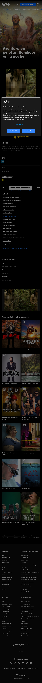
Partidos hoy (5, 633)
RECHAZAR (13, 131)
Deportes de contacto (7, 626)
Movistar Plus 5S (25, 591)
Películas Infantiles (6, 572)
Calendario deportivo (31, 9)
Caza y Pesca (24, 589)
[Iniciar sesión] (38, 4)
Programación (5, 636)
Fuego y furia (7, 244)
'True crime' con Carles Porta (28, 579)
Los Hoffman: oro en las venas (10, 418)
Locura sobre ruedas (28, 350)
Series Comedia (6, 582)
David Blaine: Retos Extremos (28, 523)
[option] (11, 300)
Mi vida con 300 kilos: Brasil (9, 454)
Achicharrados (7, 222)
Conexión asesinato (28, 453)
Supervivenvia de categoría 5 (12, 197)
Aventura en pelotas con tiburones (13, 238)
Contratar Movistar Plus (27, 614)
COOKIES (36, 668)
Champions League (7, 604)
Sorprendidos (7, 241)
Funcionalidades (25, 604)
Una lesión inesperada (9, 234)
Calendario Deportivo (7, 631)
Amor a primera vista (9, 219)
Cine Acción (5, 565)
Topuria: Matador (6, 623)
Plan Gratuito (24, 623)
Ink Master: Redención (9, 384)
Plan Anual (24, 626)
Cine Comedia (5, 562)
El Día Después (5, 611)
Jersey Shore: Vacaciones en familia (30, 418)
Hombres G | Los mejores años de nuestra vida (30, 573)
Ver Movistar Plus (25, 601)
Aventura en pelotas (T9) (20, 188)
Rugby (3, 621)
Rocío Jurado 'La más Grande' (29, 577)
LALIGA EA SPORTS (6, 606)
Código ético (24, 611)
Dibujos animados (25, 584)
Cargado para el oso (9, 225)
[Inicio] (6, 4)
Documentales (5, 584)
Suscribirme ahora (28, 4)
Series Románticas (6, 579)
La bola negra (24, 557)
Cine (11, 9)
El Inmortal (24, 567)
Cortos (3, 567)
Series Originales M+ (7, 577)
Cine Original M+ (6, 557)
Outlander (23, 562)
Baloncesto (4, 616)
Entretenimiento (6, 587)
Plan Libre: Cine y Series (27, 618)
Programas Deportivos (27, 587)
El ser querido (24, 555)
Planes (23, 621)
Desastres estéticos (8, 488)
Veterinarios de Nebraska (10, 522)
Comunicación (25, 636)
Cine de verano (6, 570)
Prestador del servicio (10, 668)
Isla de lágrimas (7, 213)
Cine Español (5, 560)
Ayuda (21, 651)
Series (4, 9)
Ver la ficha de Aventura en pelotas (21, 191)
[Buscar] (18, 4)
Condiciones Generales (27, 609)
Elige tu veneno (7, 228)
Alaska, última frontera (29, 384)
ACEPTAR (28, 131)
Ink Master (5, 350)
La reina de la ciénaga (9, 206)
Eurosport (4, 628)
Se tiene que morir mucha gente (29, 565)
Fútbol (17, 9)
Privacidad (28, 668)
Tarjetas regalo (25, 633)
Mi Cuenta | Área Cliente (27, 606)
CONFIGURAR (20, 125)
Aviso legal (20, 668)
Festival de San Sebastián (27, 582)
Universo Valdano (6, 614)
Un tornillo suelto (8, 203)
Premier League (6, 609)
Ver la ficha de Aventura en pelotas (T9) (15, 248)
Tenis (3, 618)
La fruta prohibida (8, 210)
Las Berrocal (24, 570)
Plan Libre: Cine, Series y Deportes (30, 616)
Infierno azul (25, 488)
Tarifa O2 (23, 631)
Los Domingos (24, 560)
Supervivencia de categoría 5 (12, 200)
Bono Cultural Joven (26, 628)
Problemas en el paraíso (10, 231)
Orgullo (3, 589)
